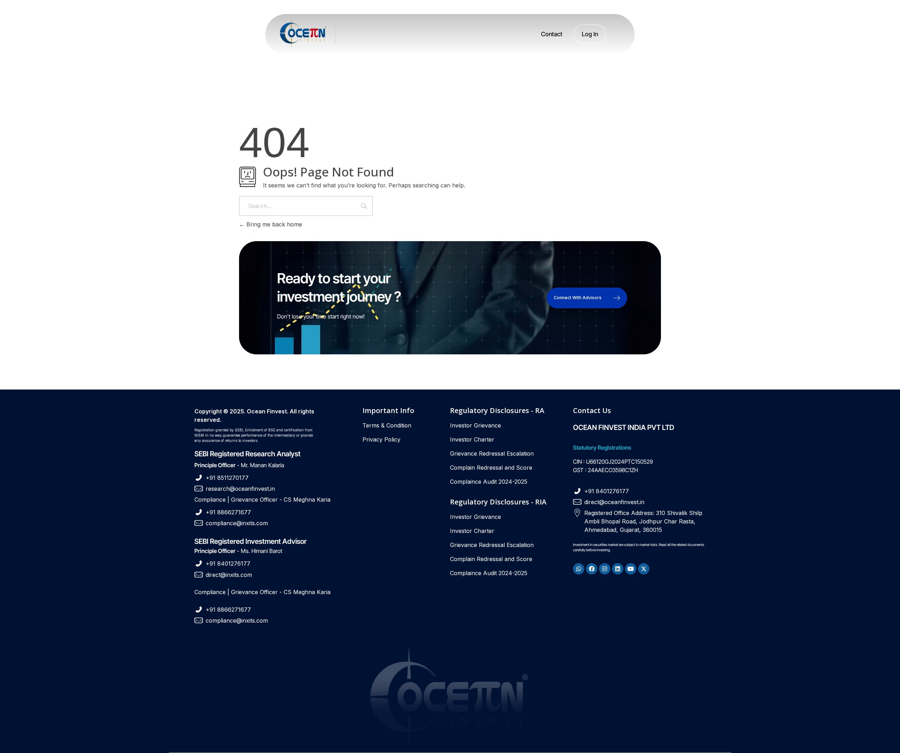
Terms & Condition (386, 425)
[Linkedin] (617, 568)
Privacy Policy (381, 439)
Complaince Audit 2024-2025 (488, 481)
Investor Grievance (475, 425)
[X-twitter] (643, 568)
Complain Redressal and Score (491, 467)
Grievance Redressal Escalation (492, 453)
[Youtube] (630, 568)
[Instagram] (604, 568)
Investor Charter (472, 439)
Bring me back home (273, 224)
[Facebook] (591, 568)
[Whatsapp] (578, 568)
